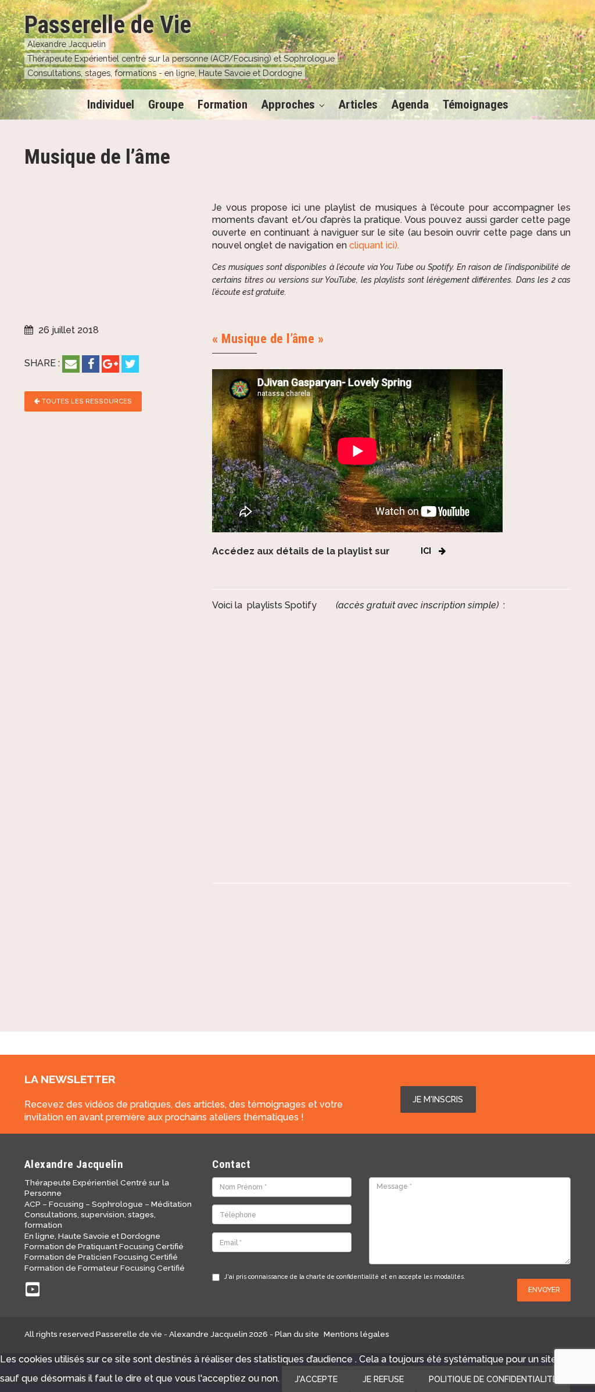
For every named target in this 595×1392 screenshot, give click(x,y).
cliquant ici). (374, 245)
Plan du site (297, 1334)
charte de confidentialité (342, 1276)
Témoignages (475, 104)
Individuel (110, 104)
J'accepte (316, 1379)
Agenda (410, 104)
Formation (223, 104)
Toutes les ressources (86, 401)
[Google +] (110, 364)
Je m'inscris (438, 1099)
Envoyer (544, 1289)
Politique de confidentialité (493, 1379)
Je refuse (383, 1379)
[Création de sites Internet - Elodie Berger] (533, 1334)
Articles (358, 104)
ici (426, 551)
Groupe (166, 104)
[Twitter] (130, 364)
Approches (288, 104)
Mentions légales (356, 1334)
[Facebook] (90, 364)
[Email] (71, 364)
